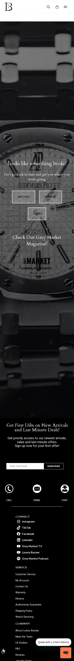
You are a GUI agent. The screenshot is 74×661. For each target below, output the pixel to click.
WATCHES (23, 197)
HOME (37, 213)
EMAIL (37, 500)
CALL (9, 500)
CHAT (65, 500)
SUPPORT (50, 197)
